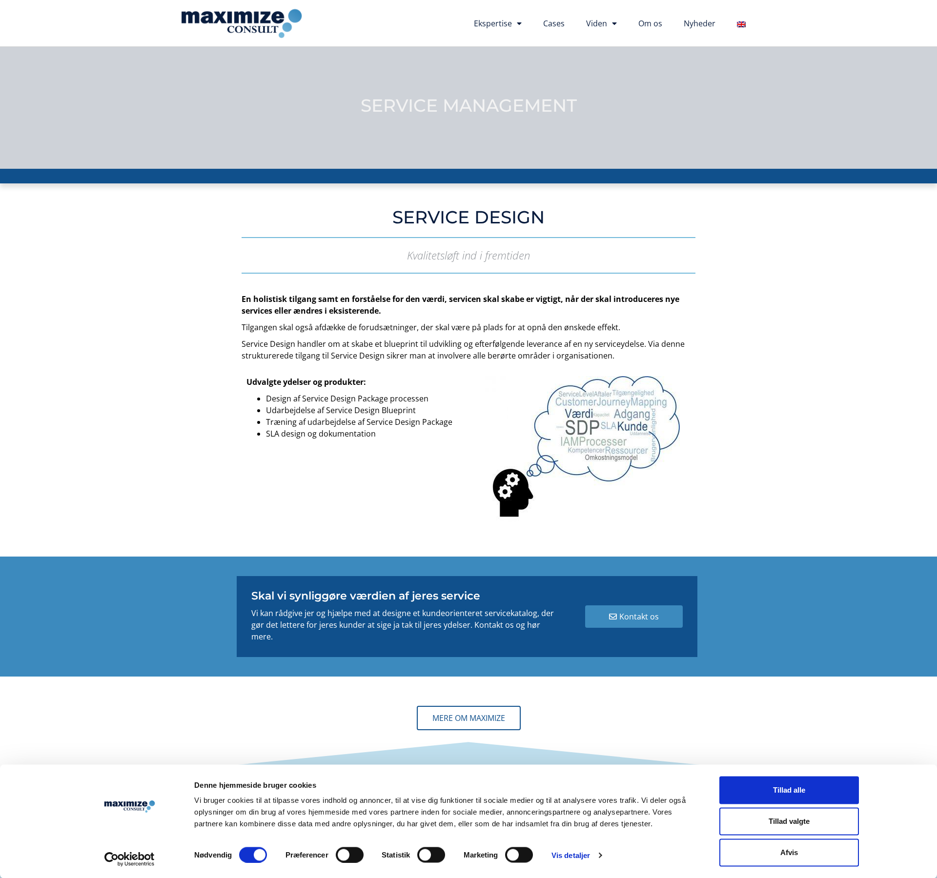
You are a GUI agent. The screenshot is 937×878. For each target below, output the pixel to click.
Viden (596, 23)
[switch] (350, 854)
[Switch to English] (741, 24)
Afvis (789, 852)
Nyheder (699, 23)
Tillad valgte (789, 821)
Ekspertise (493, 23)
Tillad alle (789, 790)
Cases (554, 23)
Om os (650, 23)
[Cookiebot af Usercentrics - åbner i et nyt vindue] (129, 859)
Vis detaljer (570, 855)
